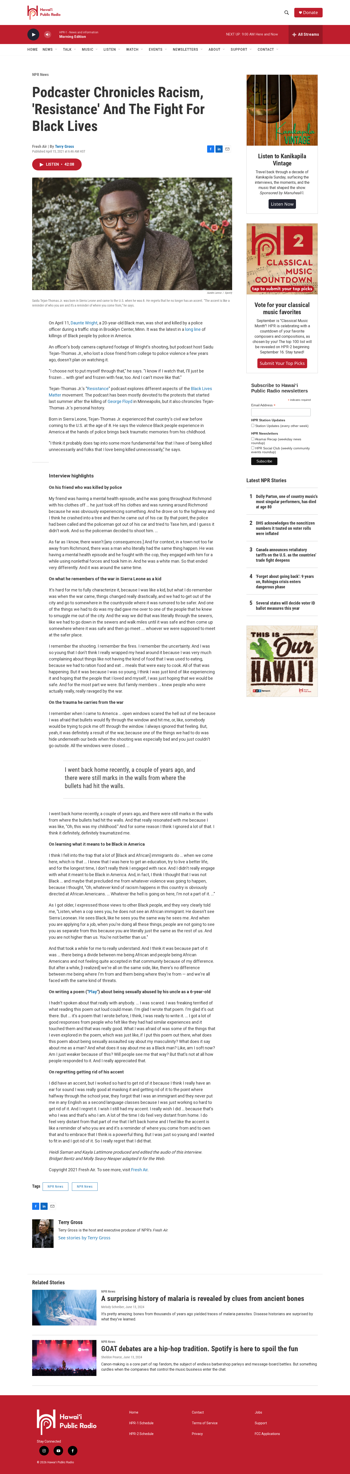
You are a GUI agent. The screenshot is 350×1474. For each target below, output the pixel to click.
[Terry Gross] (43, 1233)
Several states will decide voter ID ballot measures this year (285, 606)
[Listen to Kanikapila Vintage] (282, 110)
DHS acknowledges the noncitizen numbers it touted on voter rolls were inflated (285, 528)
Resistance (98, 388)
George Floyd (120, 401)
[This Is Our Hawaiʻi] (282, 661)
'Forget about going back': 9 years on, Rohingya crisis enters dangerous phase (285, 581)
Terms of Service (205, 1423)
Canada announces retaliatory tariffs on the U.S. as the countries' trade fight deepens (286, 555)
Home (32, 49)
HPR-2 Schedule (141, 1434)
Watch (132, 49)
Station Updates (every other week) (281, 426)
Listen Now (282, 204)
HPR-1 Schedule (141, 1423)
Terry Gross (64, 146)
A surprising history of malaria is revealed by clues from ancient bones (202, 1298)
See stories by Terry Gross (84, 1238)
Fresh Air (139, 1169)
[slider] (55, 34)
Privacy (197, 1434)
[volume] (48, 34)
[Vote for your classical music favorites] (282, 258)
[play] (33, 34)
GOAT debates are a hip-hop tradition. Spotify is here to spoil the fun (199, 1349)
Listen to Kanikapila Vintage (282, 160)
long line (193, 329)
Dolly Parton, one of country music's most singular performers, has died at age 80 (287, 501)
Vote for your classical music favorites (282, 308)
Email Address (263, 405)
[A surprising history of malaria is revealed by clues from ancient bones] (64, 1307)
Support (261, 1423)
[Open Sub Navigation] (56, 49)
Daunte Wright (84, 322)
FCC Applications (267, 1434)
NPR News (40, 74)
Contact (198, 1412)
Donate (310, 12)
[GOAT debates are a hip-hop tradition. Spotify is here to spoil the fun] (64, 1358)
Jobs (258, 1412)
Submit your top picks (282, 363)
